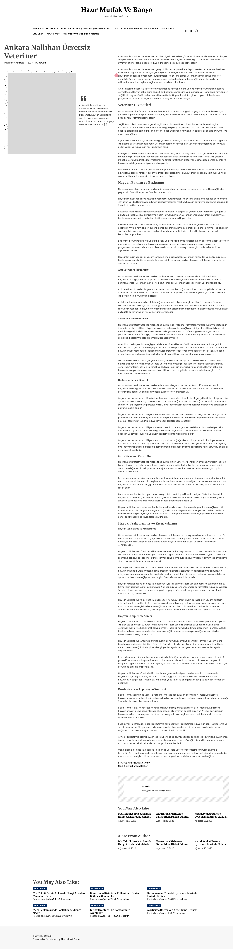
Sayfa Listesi (167, 28)
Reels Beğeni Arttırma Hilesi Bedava (139, 28)
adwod (42, 62)
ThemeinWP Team (70, 939)
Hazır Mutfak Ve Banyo (116, 9)
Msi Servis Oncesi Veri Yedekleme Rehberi (172, 910)
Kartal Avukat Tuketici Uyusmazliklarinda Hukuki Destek (211, 816)
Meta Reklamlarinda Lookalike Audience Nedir (57, 911)
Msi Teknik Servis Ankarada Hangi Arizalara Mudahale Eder (134, 816)
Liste (115, 28)
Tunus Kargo (53, 33)
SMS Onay (38, 33)
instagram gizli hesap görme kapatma (89, 28)
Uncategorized (40, 889)
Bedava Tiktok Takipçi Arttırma (49, 28)
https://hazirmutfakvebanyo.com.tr (156, 791)
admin (146, 786)
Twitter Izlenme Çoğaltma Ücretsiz (80, 33)
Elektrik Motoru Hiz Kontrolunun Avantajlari (110, 911)
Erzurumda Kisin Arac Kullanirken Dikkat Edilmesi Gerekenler (173, 816)
